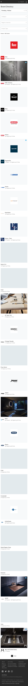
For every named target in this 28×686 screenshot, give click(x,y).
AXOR (6, 598)
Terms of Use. (8, 681)
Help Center (4, 667)
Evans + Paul (8, 238)
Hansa (6, 186)
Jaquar (6, 392)
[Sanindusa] (14, 201)
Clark (2, 290)
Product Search (22, 665)
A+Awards (4, 665)
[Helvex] (14, 123)
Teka (6, 57)
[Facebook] (3, 672)
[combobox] (14, 16)
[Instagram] (12, 672)
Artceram (3, 573)
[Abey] (14, 97)
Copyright (17, 683)
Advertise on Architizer (12, 666)
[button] (24, 10)
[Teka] (14, 45)
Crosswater (4, 496)
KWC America (8, 83)
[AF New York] (14, 304)
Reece (6, 444)
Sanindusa (7, 212)
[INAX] (14, 407)
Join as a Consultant (12, 665)
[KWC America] (14, 71)
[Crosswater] (14, 484)
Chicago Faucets (9, 341)
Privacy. (3, 681)
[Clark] (14, 278)
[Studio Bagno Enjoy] (14, 536)
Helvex (6, 134)
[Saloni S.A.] (14, 253)
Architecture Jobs (22, 663)
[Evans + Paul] (14, 227)
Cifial (2, 470)
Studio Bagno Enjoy (6, 547)
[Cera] (14, 612)
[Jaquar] (14, 381)
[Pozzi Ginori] (14, 355)
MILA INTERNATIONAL (11, 649)
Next (15, 656)
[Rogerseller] (14, 149)
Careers (3, 666)
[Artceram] (14, 561)
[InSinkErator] (14, 510)
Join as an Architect (12, 663)
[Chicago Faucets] (14, 329)
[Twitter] (6, 672)
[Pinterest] (9, 672)
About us (4, 663)
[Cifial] (14, 459)
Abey (6, 109)
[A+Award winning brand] (26, 62)
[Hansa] (14, 175)
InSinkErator (8, 521)
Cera (2, 624)
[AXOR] (14, 586)
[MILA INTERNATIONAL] (14, 638)
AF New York (8, 315)
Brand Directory (22, 666)
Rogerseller (8, 160)
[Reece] (14, 433)
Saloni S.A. (3, 264)
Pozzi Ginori (4, 367)
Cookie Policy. (15, 681)
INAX (6, 418)
